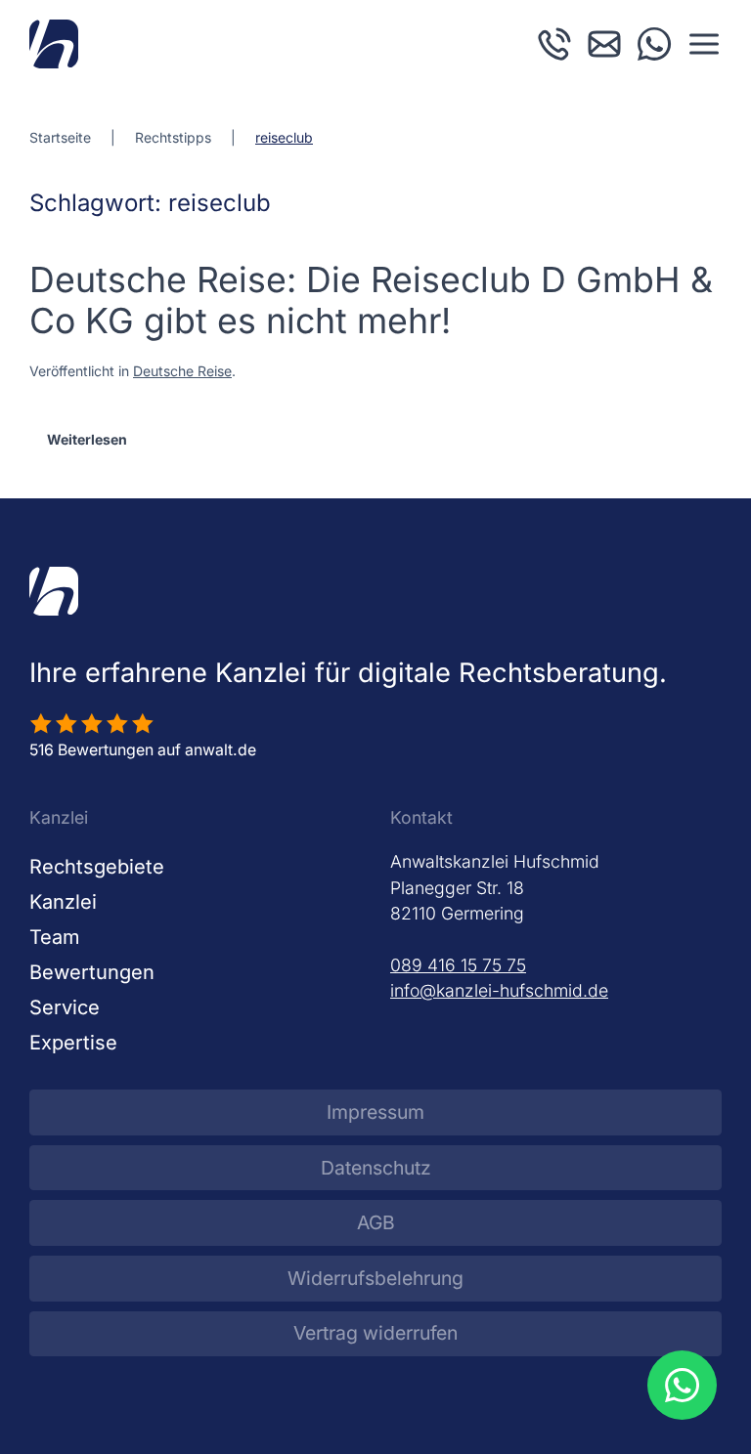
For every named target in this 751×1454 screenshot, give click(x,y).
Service (64, 1007)
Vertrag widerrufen (375, 1333)
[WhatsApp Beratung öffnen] (681, 1384)
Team (54, 937)
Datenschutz (376, 1167)
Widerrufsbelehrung (375, 1278)
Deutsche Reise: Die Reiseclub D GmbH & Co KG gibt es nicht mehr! (371, 300)
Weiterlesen (87, 439)
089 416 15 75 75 (458, 965)
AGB (376, 1222)
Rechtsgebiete (96, 866)
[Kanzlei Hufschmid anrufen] (554, 42)
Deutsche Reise (182, 371)
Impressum (375, 1112)
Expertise (73, 1042)
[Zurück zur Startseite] (53, 44)
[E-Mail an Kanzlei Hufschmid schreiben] (604, 42)
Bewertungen (92, 972)
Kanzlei (63, 902)
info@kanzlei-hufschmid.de (499, 990)
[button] (704, 44)
